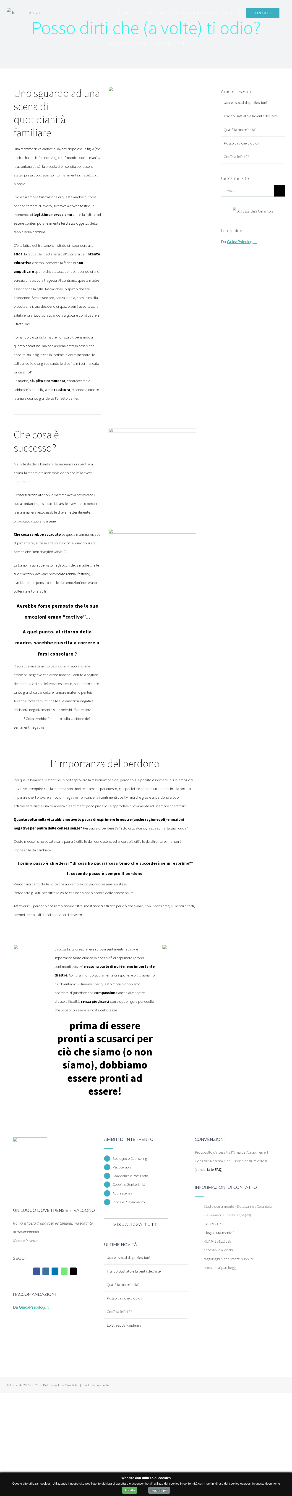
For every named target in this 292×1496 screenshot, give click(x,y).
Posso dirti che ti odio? (241, 143)
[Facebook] (36, 1271)
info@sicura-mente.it (219, 1232)
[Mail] (73, 1271)
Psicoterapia (122, 1167)
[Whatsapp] (64, 1271)
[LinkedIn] (55, 1271)
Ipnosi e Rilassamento (129, 1202)
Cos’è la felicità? (236, 156)
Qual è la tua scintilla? (240, 129)
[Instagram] (45, 1271)
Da (239, 242)
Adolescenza (122, 1193)
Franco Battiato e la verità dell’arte (251, 115)
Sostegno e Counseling (130, 1158)
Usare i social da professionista (247, 102)
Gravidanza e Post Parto (130, 1175)
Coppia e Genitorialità (129, 1184)
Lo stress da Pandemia (124, 1325)
